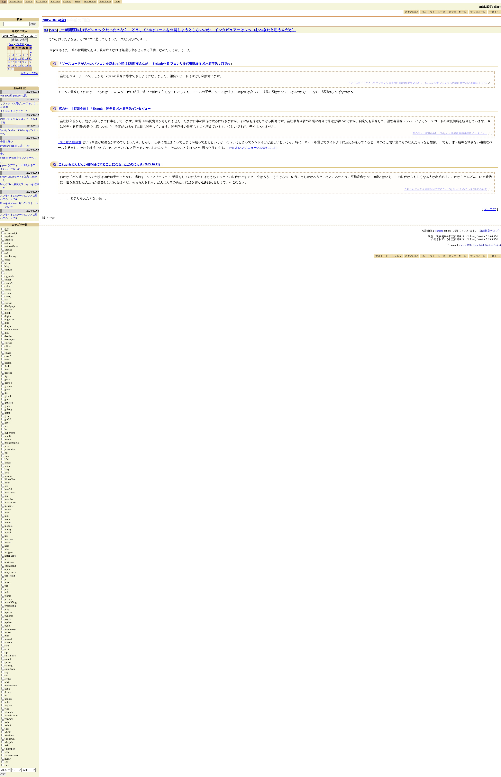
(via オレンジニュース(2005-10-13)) (253, 147)
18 (16, 61)
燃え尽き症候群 (70, 142)
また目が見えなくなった (14, 111)
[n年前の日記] (78, 20)
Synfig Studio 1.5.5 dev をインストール (19, 132)
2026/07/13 (32, 99)
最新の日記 (411, 11)
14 (26, 58)
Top (4, 1)
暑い (2, 153)
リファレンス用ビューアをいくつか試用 (19, 105)
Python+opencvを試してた (15, 145)
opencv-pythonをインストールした (18, 159)
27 (23, 65)
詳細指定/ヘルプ (489, 230)
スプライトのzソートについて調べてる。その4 (18, 197)
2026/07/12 (32, 115)
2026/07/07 (32, 191)
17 (12, 61)
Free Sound (90, 1)
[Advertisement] (430, 270)
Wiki (77, 1)
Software (55, 1)
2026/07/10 (32, 137)
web (53, 30)
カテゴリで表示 (29, 73)
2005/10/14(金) (54, 20)
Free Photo (105, 1)
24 (12, 65)
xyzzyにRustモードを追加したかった (18, 178)
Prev (11, 44)
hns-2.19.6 (466, 244)
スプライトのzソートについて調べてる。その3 (18, 216)
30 (9, 69)
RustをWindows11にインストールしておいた (19, 205)
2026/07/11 (33, 126)
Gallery (67, 1)
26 (19, 65)
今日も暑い (6, 141)
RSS (424, 11)
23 (9, 65)
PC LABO (41, 1)
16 (9, 61)
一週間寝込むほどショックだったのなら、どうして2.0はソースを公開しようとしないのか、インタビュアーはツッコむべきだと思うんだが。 (178, 30)
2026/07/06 (32, 210)
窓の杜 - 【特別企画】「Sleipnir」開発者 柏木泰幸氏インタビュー (105, 108)
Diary (117, 1)
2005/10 (19, 44)
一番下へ (494, 11)
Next (29, 44)
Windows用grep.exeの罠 (13, 95)
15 (30, 58)
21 (26, 61)
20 (23, 61)
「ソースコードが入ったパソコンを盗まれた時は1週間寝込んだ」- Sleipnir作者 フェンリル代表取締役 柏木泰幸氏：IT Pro (144, 63)
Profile (28, 1)
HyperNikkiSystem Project (487, 244)
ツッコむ (490, 209)
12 (19, 58)
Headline (396, 255)
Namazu (439, 230)
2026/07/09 (32, 149)
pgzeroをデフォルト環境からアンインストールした (19, 167)
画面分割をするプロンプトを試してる (19, 120)
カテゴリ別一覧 (458, 11)
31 (12, 69)
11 (16, 58)
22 (30, 61)
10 (12, 58)
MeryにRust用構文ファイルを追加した (19, 186)
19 (19, 61)
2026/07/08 (32, 172)
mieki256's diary (490, 6)
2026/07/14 (32, 91)
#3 (46, 30)
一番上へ (494, 255)
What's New (15, 1)
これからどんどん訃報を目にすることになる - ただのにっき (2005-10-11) (109, 164)
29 (30, 65)
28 (26, 65)
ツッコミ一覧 (478, 11)
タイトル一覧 (437, 11)
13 (23, 58)
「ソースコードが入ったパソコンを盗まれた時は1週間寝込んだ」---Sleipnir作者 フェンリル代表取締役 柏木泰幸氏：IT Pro (417, 82)
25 (16, 65)
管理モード (381, 255)
